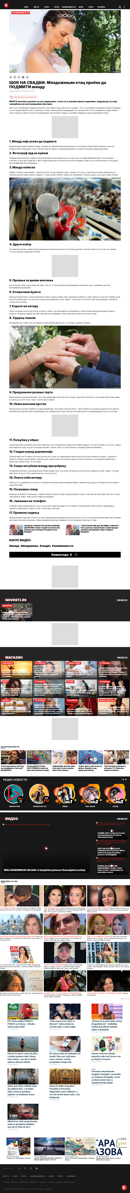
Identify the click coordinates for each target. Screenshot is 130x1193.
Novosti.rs (15, 600)
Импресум (23, 1182)
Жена (81, 7)
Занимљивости (69, 7)
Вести (36, 7)
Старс (46, 7)
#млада (14, 545)
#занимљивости (62, 545)
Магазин (14, 658)
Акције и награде (47, 1182)
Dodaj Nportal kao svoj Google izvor (25, 97)
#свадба (45, 545)
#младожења (29, 545)
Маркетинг (33, 1182)
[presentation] (123, 779)
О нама (6, 1182)
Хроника (101, 7)
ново (26, 7)
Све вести (122, 600)
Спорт (91, 7)
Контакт (14, 1182)
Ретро (56, 7)
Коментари (61, 554)
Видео (11, 819)
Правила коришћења (65, 1182)
